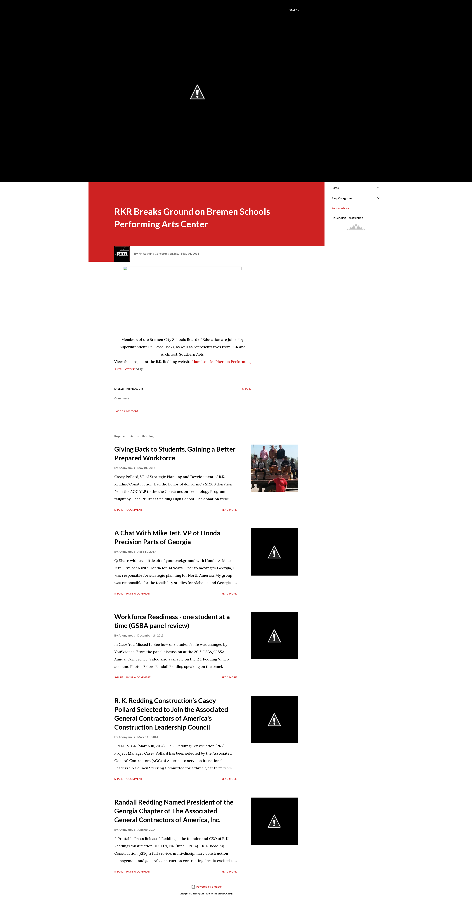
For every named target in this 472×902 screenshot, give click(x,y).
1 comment (134, 509)
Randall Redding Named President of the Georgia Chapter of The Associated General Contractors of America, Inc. (173, 811)
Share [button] (246, 388)
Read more (229, 509)
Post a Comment (126, 411)
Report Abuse (340, 208)
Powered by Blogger (209, 886)
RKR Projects (134, 388)
